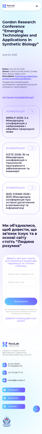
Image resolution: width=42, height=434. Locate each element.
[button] (37, 6)
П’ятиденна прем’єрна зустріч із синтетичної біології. (19, 77)
